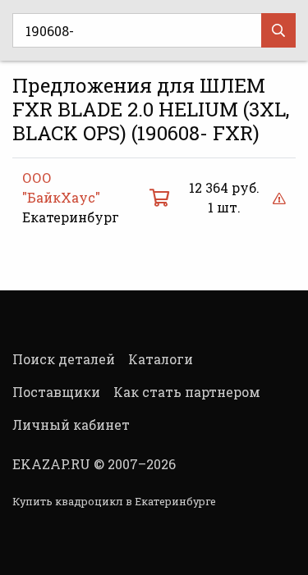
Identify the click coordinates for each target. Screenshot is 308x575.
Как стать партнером (186, 391)
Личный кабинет (71, 424)
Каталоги (160, 358)
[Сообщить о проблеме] (279, 197)
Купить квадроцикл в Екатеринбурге (114, 501)
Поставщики (56, 391)
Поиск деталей (63, 358)
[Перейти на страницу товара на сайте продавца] (159, 197)
